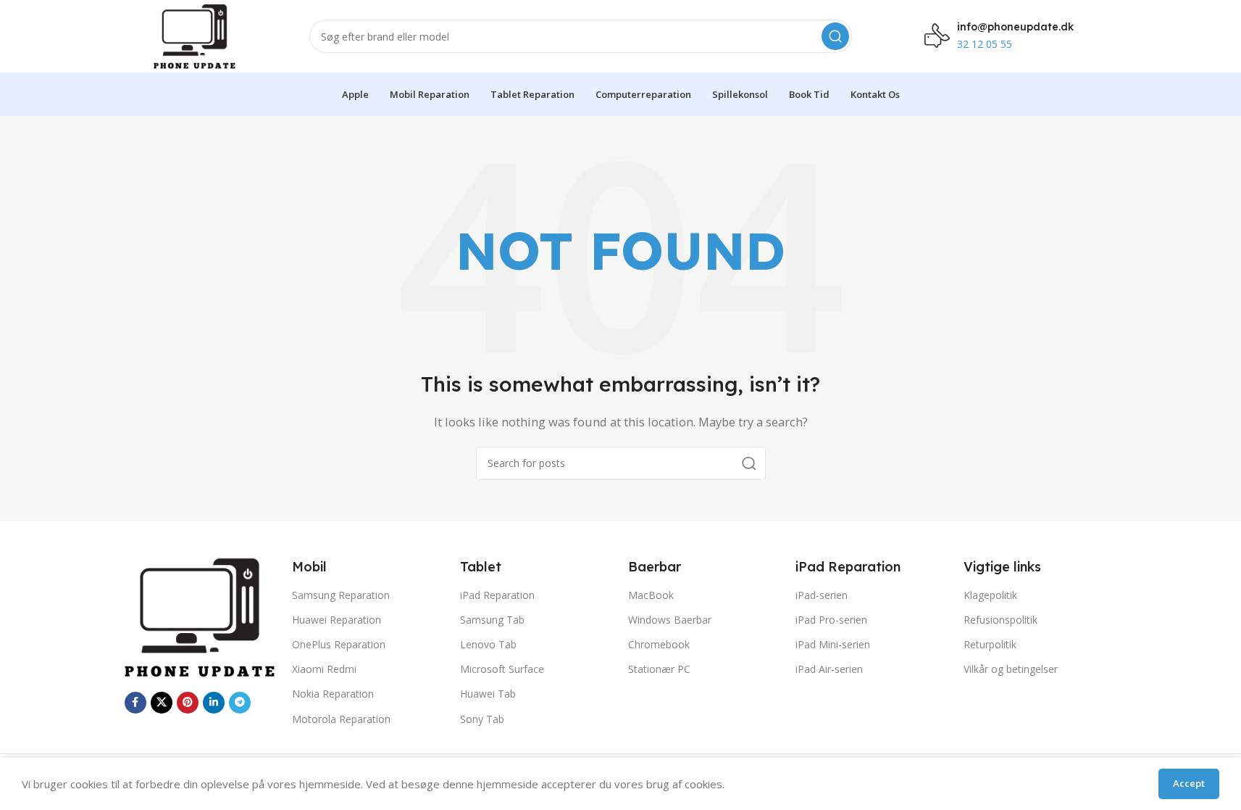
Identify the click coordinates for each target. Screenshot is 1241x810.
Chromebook (659, 644)
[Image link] (201, 615)
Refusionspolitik (1000, 620)
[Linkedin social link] (214, 703)
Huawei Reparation (336, 620)
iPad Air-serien (829, 669)
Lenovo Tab (488, 644)
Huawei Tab (488, 694)
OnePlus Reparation (338, 644)
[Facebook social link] (135, 703)
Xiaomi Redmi (324, 669)
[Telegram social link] (240, 703)
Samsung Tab (492, 620)
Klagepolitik (990, 595)
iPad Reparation (497, 595)
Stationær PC (659, 669)
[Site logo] (195, 35)
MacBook (651, 595)
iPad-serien (821, 595)
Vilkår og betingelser (1011, 669)
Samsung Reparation (341, 595)
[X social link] (161, 703)
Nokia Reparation (333, 694)
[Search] (835, 36)
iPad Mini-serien (832, 644)
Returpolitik (990, 644)
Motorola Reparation (341, 719)
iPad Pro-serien (831, 620)
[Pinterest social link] (188, 703)
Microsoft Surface (502, 669)
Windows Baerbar (669, 620)
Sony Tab (482, 719)
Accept (1189, 783)
